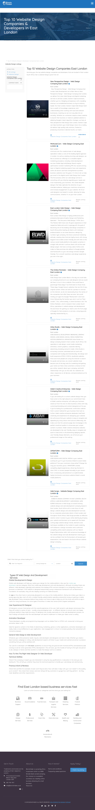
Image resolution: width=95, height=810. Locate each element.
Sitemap (68, 802)
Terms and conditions (55, 769)
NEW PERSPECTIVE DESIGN (57, 802)
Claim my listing (78, 770)
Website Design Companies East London (63, 136)
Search (80, 564)
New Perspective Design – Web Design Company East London (65, 82)
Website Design (14, 74)
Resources (29, 785)
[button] (92, 3)
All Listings (12, 72)
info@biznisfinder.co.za (13, 785)
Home (88, 28)
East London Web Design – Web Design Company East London (65, 209)
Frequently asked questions (57, 771)
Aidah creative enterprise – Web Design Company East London (65, 390)
